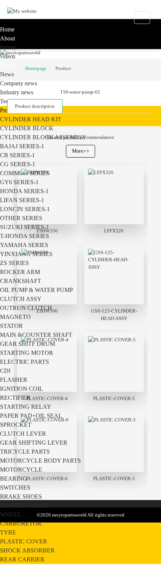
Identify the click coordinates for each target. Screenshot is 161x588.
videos (7, 56)
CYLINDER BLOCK (27, 128)
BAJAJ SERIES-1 (22, 146)
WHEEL (10, 514)
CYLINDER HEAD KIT (30, 119)
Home (7, 29)
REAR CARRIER (22, 559)
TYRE (8, 532)
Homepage (36, 68)
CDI (5, 371)
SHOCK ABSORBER (27, 550)
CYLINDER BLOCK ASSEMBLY (43, 137)
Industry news (16, 92)
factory (8, 47)
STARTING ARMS (24, 505)
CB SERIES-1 (17, 155)
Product (63, 68)
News (7, 65)
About (7, 38)
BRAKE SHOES (21, 496)
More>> (80, 151)
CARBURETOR (21, 523)
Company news (18, 83)
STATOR (11, 326)
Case (6, 568)
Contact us (13, 577)
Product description (35, 106)
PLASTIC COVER (23, 541)
